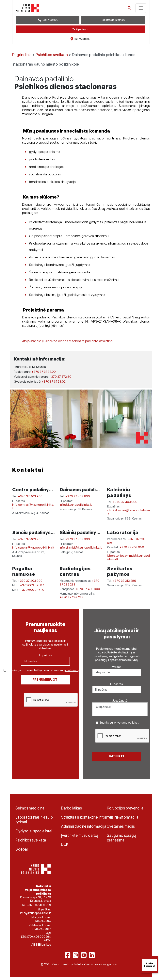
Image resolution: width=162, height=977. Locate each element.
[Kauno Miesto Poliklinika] (35, 869)
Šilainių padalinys (80, 532)
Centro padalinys (32, 489)
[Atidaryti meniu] (140, 8)
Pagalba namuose (23, 571)
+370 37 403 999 (39, 905)
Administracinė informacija (81, 826)
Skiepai (21, 849)
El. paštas (45, 655)
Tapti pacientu (80, 29)
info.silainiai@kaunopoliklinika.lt (81, 547)
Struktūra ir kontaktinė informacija (81, 817)
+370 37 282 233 (71, 597)
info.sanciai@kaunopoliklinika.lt (33, 547)
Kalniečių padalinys (119, 492)
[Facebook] (67, 955)
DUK (65, 844)
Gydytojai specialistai (33, 831)
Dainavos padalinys (82, 489)
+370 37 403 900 (30, 496)
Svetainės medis (121, 826)
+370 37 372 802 (54, 381)
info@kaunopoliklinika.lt (76, 504)
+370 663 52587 (32, 585)
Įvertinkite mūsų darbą (79, 835)
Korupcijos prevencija (125, 808)
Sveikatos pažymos (120, 571)
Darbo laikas (71, 808)
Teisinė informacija (122, 817)
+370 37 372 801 (61, 376)
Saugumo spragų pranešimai (121, 837)
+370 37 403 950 (132, 547)
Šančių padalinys (32, 532)
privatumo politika (76, 670)
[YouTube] (84, 955)
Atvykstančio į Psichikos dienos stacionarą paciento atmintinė (67, 341)
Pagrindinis (21, 54)
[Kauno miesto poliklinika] (27, 8)
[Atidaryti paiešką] (129, 8)
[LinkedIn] (92, 955)
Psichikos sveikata (52, 54)
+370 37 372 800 (44, 372)
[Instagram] (75, 955)
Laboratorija (122, 532)
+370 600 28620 (32, 590)
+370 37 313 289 (124, 581)
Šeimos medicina (29, 808)
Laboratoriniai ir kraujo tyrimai (34, 819)
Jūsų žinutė (119, 700)
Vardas (116, 667)
